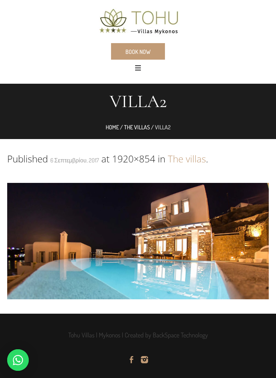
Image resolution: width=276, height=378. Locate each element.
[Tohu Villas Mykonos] (138, 21)
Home (112, 127)
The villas (137, 127)
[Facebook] (131, 359)
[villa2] (138, 241)
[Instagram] (144, 359)
